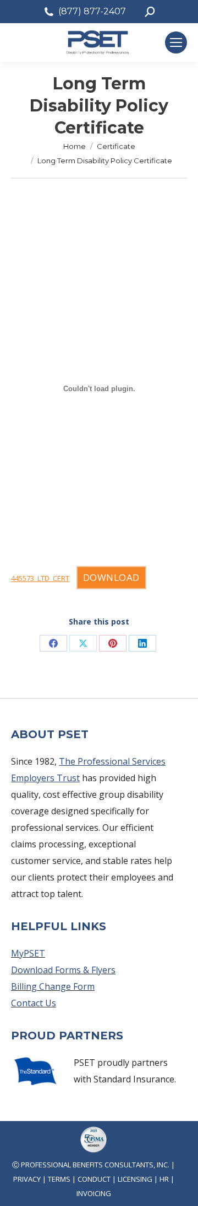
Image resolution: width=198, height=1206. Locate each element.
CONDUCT (94, 1179)
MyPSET (28, 953)
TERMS (59, 1179)
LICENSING (135, 1179)
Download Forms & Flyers (63, 970)
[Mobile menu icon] (176, 42)
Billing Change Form (53, 986)
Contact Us (33, 1003)
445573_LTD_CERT (40, 578)
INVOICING (93, 1193)
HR (164, 1179)
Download (111, 577)
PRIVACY (27, 1179)
